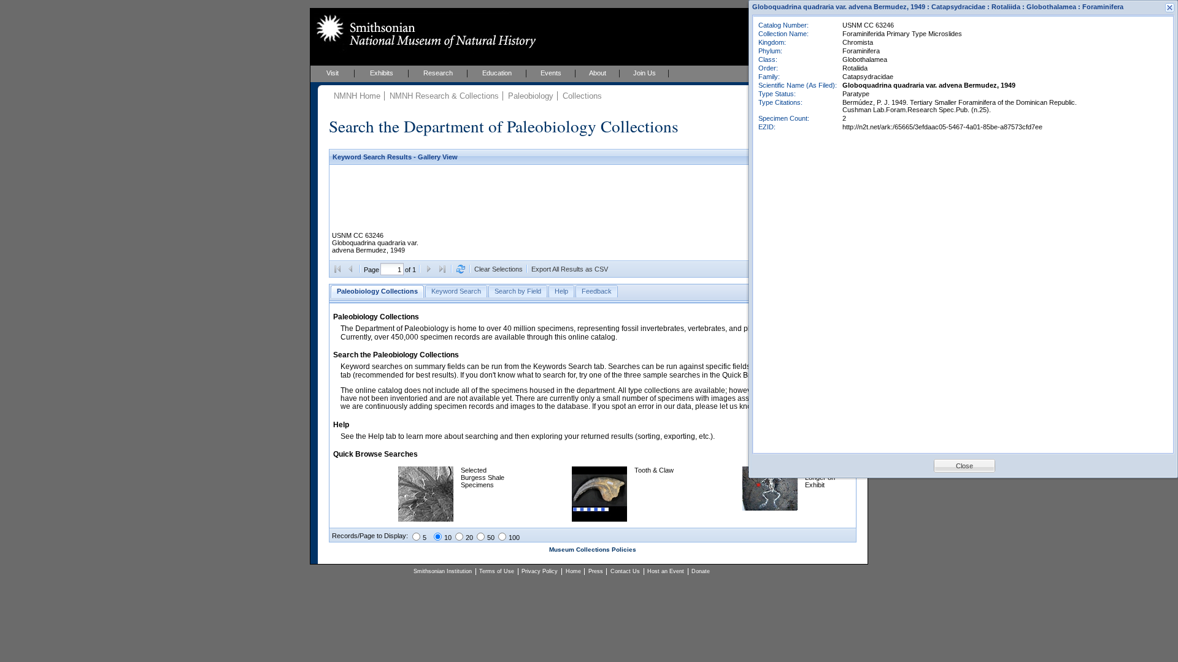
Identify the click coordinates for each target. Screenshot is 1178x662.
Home (573, 571)
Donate (700, 571)
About (597, 73)
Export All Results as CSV (569, 269)
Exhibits (381, 73)
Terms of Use (496, 571)
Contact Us (625, 571)
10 (448, 537)
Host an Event (665, 571)
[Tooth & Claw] (599, 519)
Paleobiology (530, 96)
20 (469, 537)
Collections (582, 96)
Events (551, 73)
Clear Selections (498, 269)
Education (497, 73)
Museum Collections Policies (592, 549)
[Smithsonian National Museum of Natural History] (423, 31)
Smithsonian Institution (443, 571)
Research (438, 73)
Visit (332, 73)
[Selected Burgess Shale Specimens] (425, 519)
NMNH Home (357, 96)
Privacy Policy (540, 571)
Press (595, 571)
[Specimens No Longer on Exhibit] (770, 508)
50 (491, 537)
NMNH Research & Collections (444, 96)
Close (964, 466)
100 (514, 537)
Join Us (644, 73)
